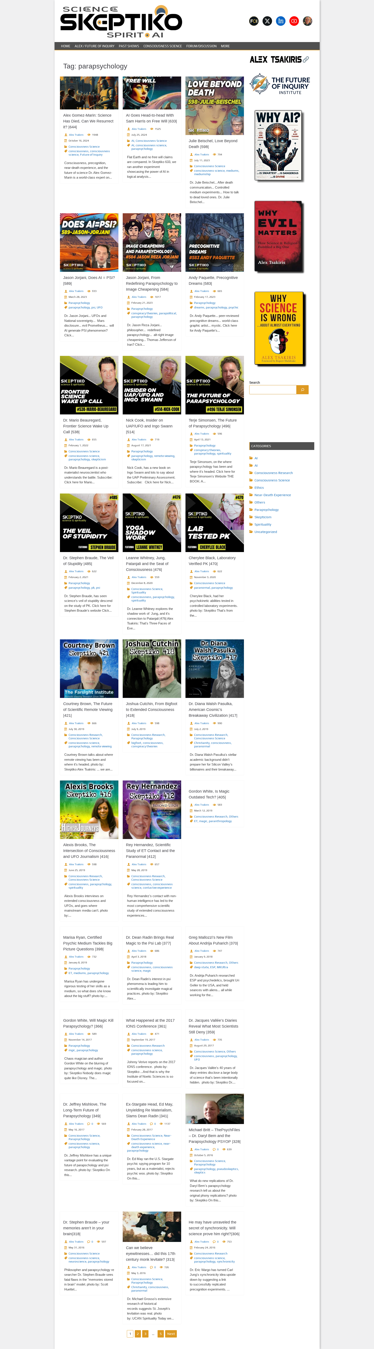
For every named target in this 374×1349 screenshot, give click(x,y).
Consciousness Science (162, 46)
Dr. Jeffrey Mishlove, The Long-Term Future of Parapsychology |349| (84, 1110)
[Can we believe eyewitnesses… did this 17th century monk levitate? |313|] (152, 1227)
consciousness (79, 151)
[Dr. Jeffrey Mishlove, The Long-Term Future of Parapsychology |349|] (89, 1096)
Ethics (259, 488)
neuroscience (77, 1261)
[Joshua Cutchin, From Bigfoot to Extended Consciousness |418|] (152, 668)
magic (203, 821)
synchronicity (226, 1261)
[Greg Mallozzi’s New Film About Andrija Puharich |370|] (214, 929)
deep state (201, 967)
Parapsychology (79, 303)
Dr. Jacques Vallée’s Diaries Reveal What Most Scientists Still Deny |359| (213, 1026)
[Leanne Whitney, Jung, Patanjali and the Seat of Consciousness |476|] (152, 523)
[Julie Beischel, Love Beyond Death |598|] (214, 106)
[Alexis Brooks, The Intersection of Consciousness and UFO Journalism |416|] (89, 809)
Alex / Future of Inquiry (94, 46)
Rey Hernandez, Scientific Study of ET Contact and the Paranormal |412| (150, 851)
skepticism (98, 459)
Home (65, 46)
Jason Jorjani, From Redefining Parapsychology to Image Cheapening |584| (152, 283)
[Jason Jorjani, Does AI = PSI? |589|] (89, 242)
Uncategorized (266, 532)
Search (254, 382)
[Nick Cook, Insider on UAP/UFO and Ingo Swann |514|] (152, 385)
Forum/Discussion (201, 46)
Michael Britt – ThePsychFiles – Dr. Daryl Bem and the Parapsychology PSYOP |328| (215, 1136)
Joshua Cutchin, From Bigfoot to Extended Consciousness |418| (151, 710)
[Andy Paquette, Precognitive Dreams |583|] (214, 242)
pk (93, 587)
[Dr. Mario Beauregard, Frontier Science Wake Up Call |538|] (89, 385)
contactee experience (157, 887)
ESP (212, 967)
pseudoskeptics (227, 1169)
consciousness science (151, 145)
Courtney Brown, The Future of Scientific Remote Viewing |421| (88, 710)
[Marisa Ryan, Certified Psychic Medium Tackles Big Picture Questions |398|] (89, 929)
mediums (232, 170)
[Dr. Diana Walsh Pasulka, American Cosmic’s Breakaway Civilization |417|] (214, 668)
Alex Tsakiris (76, 134)
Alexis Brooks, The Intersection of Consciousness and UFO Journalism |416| (89, 851)
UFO (100, 307)
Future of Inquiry (91, 154)
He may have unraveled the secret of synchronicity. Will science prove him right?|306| (214, 1228)
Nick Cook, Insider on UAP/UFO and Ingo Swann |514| (149, 426)
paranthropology (220, 821)
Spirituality (138, 592)
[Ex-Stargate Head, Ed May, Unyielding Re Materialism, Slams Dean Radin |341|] (152, 1096)
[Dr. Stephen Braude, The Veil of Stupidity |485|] (89, 523)
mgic (72, 1050)
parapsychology (142, 148)
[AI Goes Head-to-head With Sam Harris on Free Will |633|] (152, 93)
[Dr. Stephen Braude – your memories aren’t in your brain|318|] (89, 1214)
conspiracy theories (144, 313)
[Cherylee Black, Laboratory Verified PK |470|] (214, 523)
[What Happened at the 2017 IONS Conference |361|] (152, 1012)
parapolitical (167, 313)
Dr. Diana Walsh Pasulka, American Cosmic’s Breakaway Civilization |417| (213, 710)
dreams (199, 307)
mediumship (202, 174)
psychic (234, 307)
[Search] (303, 389)
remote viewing (164, 456)
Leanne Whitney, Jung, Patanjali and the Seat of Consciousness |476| (147, 564)
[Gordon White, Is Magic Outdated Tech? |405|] (214, 782)
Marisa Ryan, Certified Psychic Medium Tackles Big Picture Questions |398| (87, 943)
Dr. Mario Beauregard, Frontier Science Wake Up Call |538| (85, 426)
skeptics (199, 1172)
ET (196, 821)
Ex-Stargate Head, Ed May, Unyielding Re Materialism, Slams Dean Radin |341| (149, 1110)
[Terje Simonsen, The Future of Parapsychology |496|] (214, 385)
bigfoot (136, 743)
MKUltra (222, 967)
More (225, 46)
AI (132, 140)
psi (93, 307)
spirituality (224, 453)
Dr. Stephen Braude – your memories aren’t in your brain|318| (86, 1228)
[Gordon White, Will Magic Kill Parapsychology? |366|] (89, 1012)
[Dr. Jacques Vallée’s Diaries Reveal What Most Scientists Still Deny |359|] (214, 1012)
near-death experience (151, 1145)
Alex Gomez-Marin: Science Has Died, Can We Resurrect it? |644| (88, 121)
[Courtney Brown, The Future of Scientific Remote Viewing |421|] (89, 668)
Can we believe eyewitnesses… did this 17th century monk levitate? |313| (150, 1254)
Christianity (202, 743)
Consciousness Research (85, 734)
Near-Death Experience (151, 1137)
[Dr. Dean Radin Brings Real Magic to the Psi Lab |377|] (152, 929)
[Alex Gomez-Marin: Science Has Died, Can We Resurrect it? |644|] (89, 93)
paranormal (202, 587)
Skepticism (263, 517)
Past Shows (129, 46)
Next (171, 1334)
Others (233, 816)
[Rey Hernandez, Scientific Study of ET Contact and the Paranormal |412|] (152, 809)
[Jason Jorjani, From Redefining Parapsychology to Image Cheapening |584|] (152, 242)
